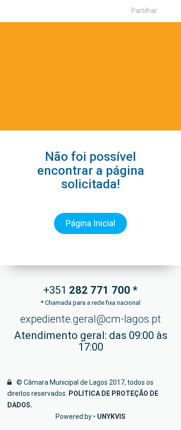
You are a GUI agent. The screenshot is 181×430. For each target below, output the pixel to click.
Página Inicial (90, 223)
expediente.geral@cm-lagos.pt (90, 319)
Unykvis (111, 416)
